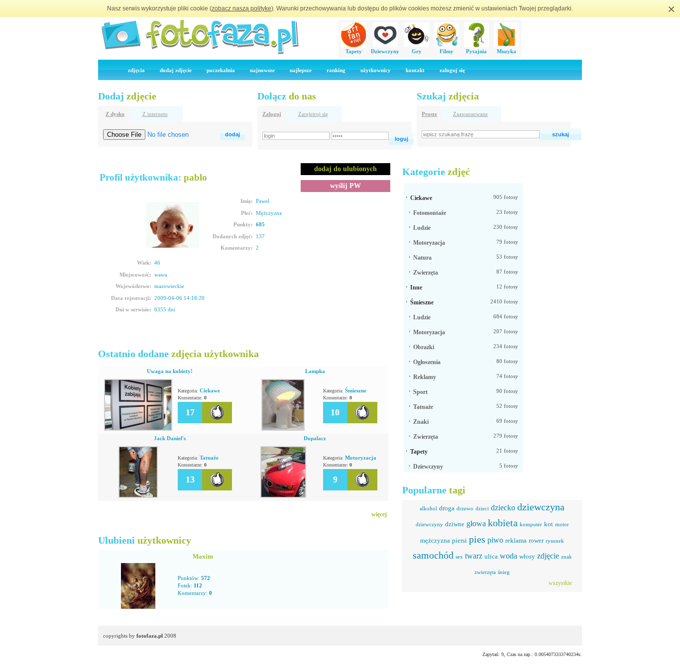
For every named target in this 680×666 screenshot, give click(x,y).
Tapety (353, 51)
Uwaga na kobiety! (170, 371)
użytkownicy (375, 70)
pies (477, 539)
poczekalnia (221, 70)
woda (508, 556)
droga (446, 508)
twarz (473, 556)
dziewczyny (429, 524)
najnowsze (262, 70)
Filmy (446, 51)
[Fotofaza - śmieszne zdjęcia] (199, 53)
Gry (417, 51)
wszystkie (560, 582)
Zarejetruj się (313, 114)
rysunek (555, 541)
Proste (429, 114)
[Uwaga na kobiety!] (138, 429)
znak (566, 557)
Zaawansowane (470, 114)
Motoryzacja (360, 458)
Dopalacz (315, 438)
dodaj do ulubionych (345, 169)
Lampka (315, 371)
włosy (527, 556)
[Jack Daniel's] (138, 496)
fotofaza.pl (149, 636)
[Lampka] (283, 429)
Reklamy (424, 377)
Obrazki (423, 347)
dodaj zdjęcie (176, 70)
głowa (476, 523)
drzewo (464, 508)
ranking (336, 70)
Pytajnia (476, 51)
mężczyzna (435, 540)
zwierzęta (485, 572)
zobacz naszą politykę (241, 8)
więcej (379, 514)
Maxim (203, 556)
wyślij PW (345, 186)
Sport (420, 391)
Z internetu (155, 114)
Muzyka (506, 51)
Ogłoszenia (427, 362)
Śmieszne (355, 390)
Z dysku (115, 114)
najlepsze (301, 70)
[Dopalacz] (283, 496)
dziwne (454, 524)
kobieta (503, 522)
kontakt (415, 70)
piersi (459, 540)
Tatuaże (209, 458)
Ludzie (422, 227)
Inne (416, 287)
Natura (422, 257)
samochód (433, 555)
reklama (516, 540)
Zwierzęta (425, 272)
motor (562, 524)
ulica (491, 556)
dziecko (503, 507)
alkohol (428, 508)
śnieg (504, 572)
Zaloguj (271, 114)
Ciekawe (210, 390)
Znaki (421, 421)
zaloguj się (452, 70)
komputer (531, 524)
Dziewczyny (385, 51)
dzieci (482, 508)
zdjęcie (548, 556)
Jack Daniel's (170, 438)
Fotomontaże (429, 212)
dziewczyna (541, 506)
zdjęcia (136, 70)
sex (459, 557)
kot (548, 524)
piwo (495, 540)
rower (536, 540)
